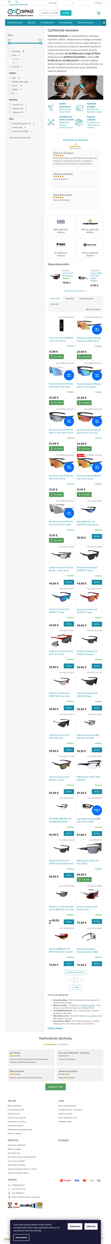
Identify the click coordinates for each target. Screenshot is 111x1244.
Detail (97, 536)
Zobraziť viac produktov (74, 291)
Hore (76, 987)
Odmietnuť (75, 1226)
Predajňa (53, 3)
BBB (16, 78)
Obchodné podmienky (17, 1165)
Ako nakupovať (14, 1153)
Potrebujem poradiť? (16, 1110)
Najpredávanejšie (87, 298)
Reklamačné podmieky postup (20, 1129)
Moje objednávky (15, 1106)
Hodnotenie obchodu (75, 139)
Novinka (17, 59)
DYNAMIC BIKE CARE (21, 82)
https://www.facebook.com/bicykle (26, 1197)
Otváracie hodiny (65, 1114)
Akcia (16, 55)
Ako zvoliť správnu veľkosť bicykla (22, 1157)
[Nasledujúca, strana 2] (75, 980)
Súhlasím (91, 1226)
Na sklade (18, 51)
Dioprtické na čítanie (22, 131)
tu (40, 1230)
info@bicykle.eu (18, 1185)
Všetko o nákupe (55, 1028)
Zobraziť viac (55, 1087)
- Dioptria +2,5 (19, 112)
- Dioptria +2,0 (19, 108)
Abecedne (54, 304)
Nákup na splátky (14, 1149)
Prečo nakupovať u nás (67, 1118)
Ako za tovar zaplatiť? (16, 1161)
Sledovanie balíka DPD (17, 1145)
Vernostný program (15, 1125)
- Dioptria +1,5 (19, 104)
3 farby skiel (19, 127)
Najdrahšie (70, 298)
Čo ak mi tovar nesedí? (17, 1118)
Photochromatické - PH (23, 123)
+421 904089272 (18, 1193)
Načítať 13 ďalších (75, 972)
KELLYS (17, 85)
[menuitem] (15, 22)
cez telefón (92, 1016)
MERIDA (17, 89)
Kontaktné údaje (64, 1121)
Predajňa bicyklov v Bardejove (70, 1110)
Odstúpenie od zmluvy (17, 1121)
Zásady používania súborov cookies (22, 1169)
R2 (15, 93)
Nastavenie (21, 1237)
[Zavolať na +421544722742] (12, 2)
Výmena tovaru (14, 1114)
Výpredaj (17, 66)
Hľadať (66, 13)
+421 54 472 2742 (18, 1189)
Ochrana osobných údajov (18, 1173)
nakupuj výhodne (88, 1005)
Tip (15, 63)
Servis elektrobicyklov (67, 1106)
